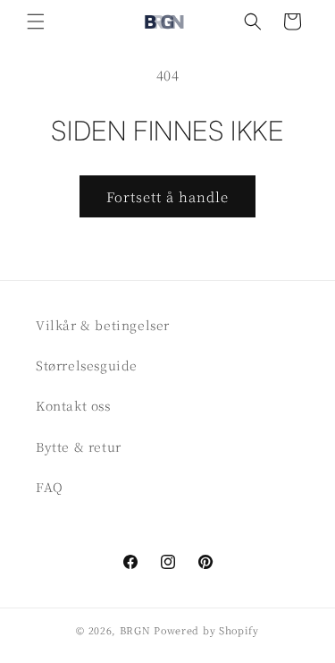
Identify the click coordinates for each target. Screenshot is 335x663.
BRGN (135, 630)
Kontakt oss (73, 405)
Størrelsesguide (87, 365)
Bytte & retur (78, 446)
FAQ (49, 487)
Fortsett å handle (167, 196)
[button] (35, 21)
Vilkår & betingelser (103, 325)
